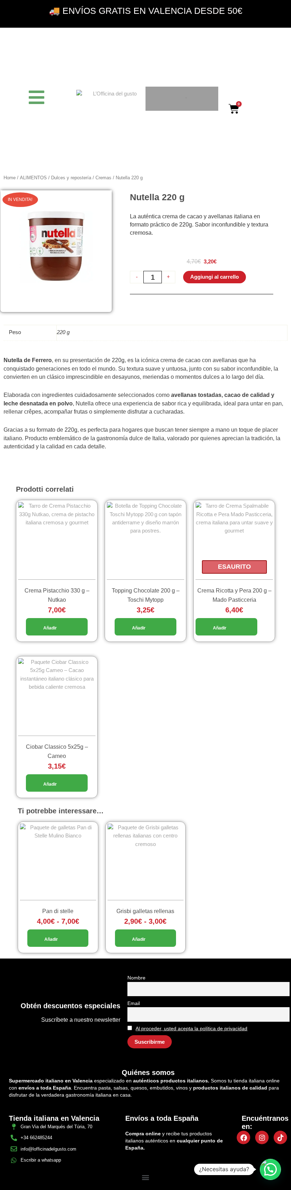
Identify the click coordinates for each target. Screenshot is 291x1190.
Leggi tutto (226, 626)
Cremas (103, 177)
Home (10, 177)
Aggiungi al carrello (214, 277)
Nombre (136, 978)
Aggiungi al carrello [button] (57, 626)
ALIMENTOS (33, 177)
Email (133, 1003)
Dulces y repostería (71, 177)
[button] (146, 1177)
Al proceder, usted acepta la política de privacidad (191, 1028)
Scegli (57, 938)
